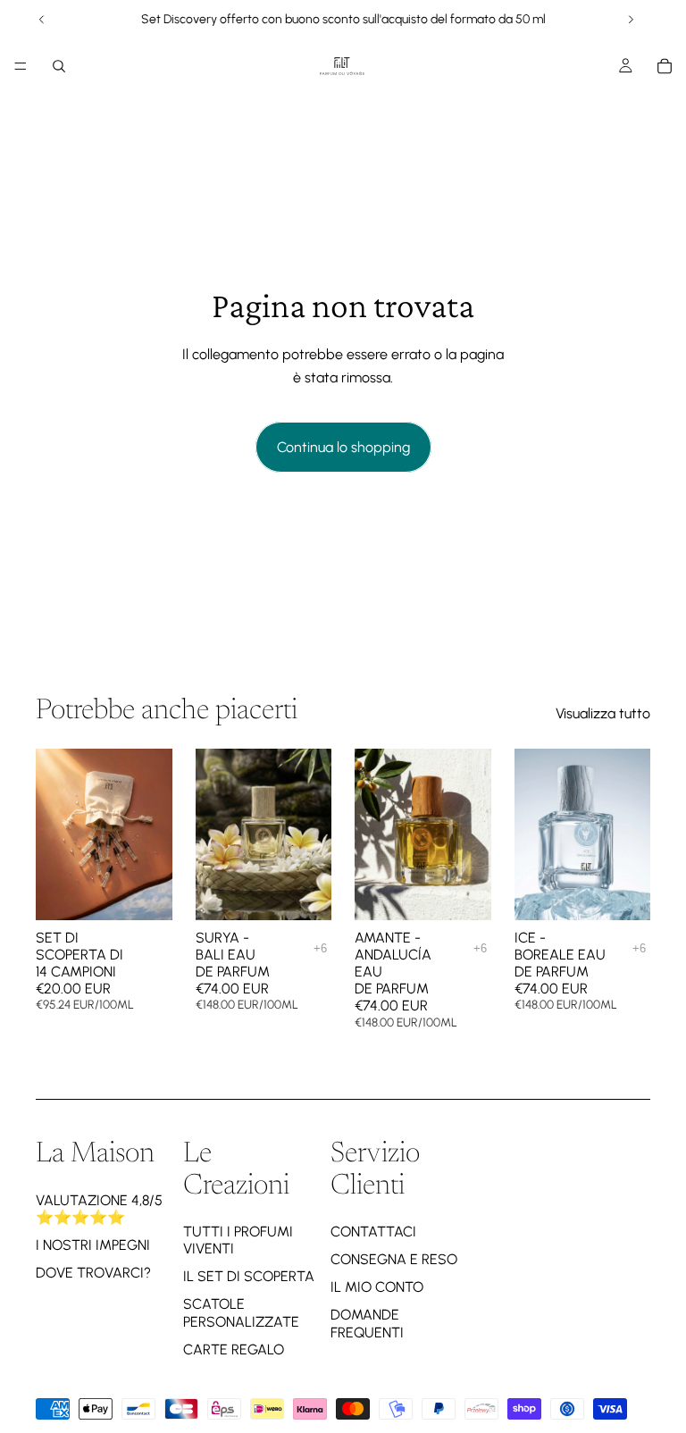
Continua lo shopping (343, 447)
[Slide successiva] (630, 19)
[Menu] (20, 66)
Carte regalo (233, 1349)
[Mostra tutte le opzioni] (320, 948)
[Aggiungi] (145, 892)
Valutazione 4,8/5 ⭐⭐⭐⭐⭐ (99, 1209)
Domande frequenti (367, 1323)
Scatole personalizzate (241, 1312)
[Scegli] (304, 892)
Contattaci (373, 1231)
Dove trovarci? (93, 1272)
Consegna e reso (393, 1259)
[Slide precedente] (42, 19)
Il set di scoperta (248, 1276)
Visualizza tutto (603, 713)
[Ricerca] (59, 66)
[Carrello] (664, 66)
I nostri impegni (93, 1244)
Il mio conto (376, 1286)
